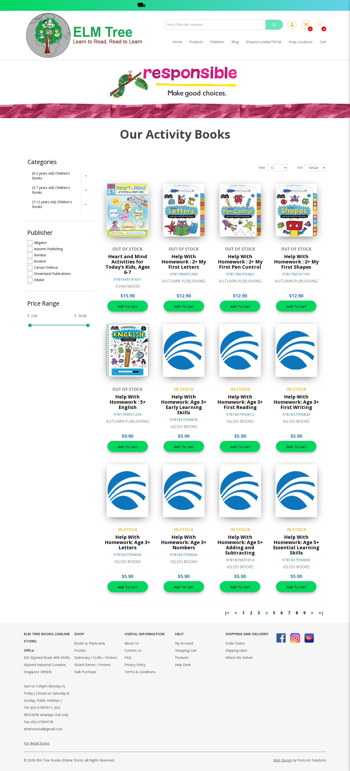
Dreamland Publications (52, 273)
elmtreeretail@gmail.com (43, 729)
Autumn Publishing (48, 249)
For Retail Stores (37, 743)
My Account (184, 643)
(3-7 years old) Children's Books (51, 190)
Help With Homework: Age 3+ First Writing (296, 401)
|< (227, 612)
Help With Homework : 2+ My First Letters (183, 261)
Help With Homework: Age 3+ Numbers (183, 542)
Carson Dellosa (46, 267)
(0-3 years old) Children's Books (51, 175)
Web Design (282, 760)
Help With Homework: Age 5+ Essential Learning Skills (296, 545)
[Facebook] (281, 638)
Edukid (39, 279)
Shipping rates (236, 650)
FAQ (128, 657)
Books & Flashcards (89, 643)
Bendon (40, 255)
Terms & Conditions (140, 672)
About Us (132, 643)
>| (321, 612)
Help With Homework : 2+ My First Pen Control (240, 261)
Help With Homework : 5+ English (128, 401)
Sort (300, 168)
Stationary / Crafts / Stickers (95, 657)
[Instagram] (295, 638)
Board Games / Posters (92, 664)
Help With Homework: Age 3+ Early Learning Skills (183, 404)
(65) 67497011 (41, 707)
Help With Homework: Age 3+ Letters (127, 542)
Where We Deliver (239, 657)
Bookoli (40, 261)
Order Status (235, 643)
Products (182, 657)
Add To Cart (127, 306)
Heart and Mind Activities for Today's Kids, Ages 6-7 (127, 264)
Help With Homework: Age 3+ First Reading (240, 401)
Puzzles (80, 650)
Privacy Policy (135, 664)
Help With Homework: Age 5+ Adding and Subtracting (240, 545)
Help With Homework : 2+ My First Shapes (296, 261)
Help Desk (183, 664)
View (262, 168)
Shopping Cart (186, 650)
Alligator (40, 242)
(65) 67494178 (42, 722)
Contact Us (133, 650)
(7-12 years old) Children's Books (52, 204)
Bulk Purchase (85, 672)
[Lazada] (309, 638)
